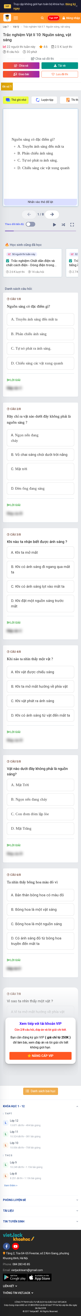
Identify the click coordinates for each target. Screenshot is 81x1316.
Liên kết (9, 1286)
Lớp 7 (6, 26)
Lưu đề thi (61, 74)
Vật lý (16, 26)
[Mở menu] (15, 18)
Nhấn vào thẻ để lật (40, 202)
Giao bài (23, 74)
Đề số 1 (7, 86)
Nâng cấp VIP (42, 1056)
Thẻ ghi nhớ (18, 99)
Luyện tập (47, 99)
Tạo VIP (53, 18)
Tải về (62, 65)
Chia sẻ (23, 65)
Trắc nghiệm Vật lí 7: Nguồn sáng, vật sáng (46, 26)
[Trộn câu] (63, 225)
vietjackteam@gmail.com (27, 1270)
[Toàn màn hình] (72, 225)
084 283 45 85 (21, 1264)
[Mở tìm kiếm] (42, 18)
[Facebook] (6, 1246)
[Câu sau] (52, 214)
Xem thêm (10, 1185)
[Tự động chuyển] (54, 225)
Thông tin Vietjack (17, 1293)
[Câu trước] (29, 214)
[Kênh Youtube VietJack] (15, 1246)
